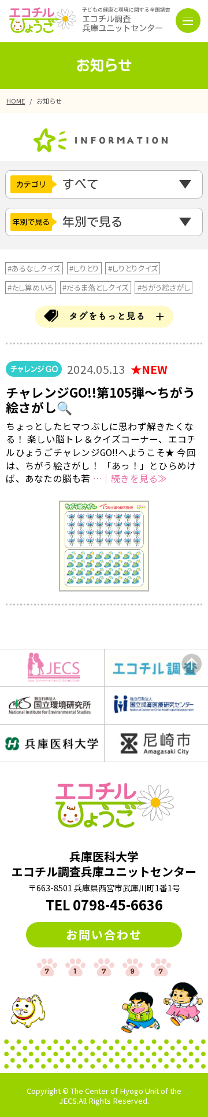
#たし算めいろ (30, 287)
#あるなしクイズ (34, 268)
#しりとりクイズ (133, 268)
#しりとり (84, 268)
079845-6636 (118, 904)
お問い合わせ (104, 934)
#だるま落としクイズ (95, 287)
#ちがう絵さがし (164, 287)
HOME (15, 100)
